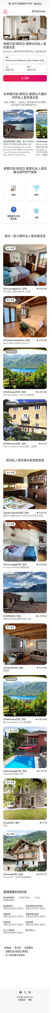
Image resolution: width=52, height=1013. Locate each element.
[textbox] (14, 70)
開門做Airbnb (38, 11)
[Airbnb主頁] (5, 11)
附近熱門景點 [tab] (24, 897)
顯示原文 (38, 3)
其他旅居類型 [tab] (8, 897)
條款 (30, 1000)
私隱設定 (22, 1000)
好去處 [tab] (37, 897)
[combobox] (25, 60)
